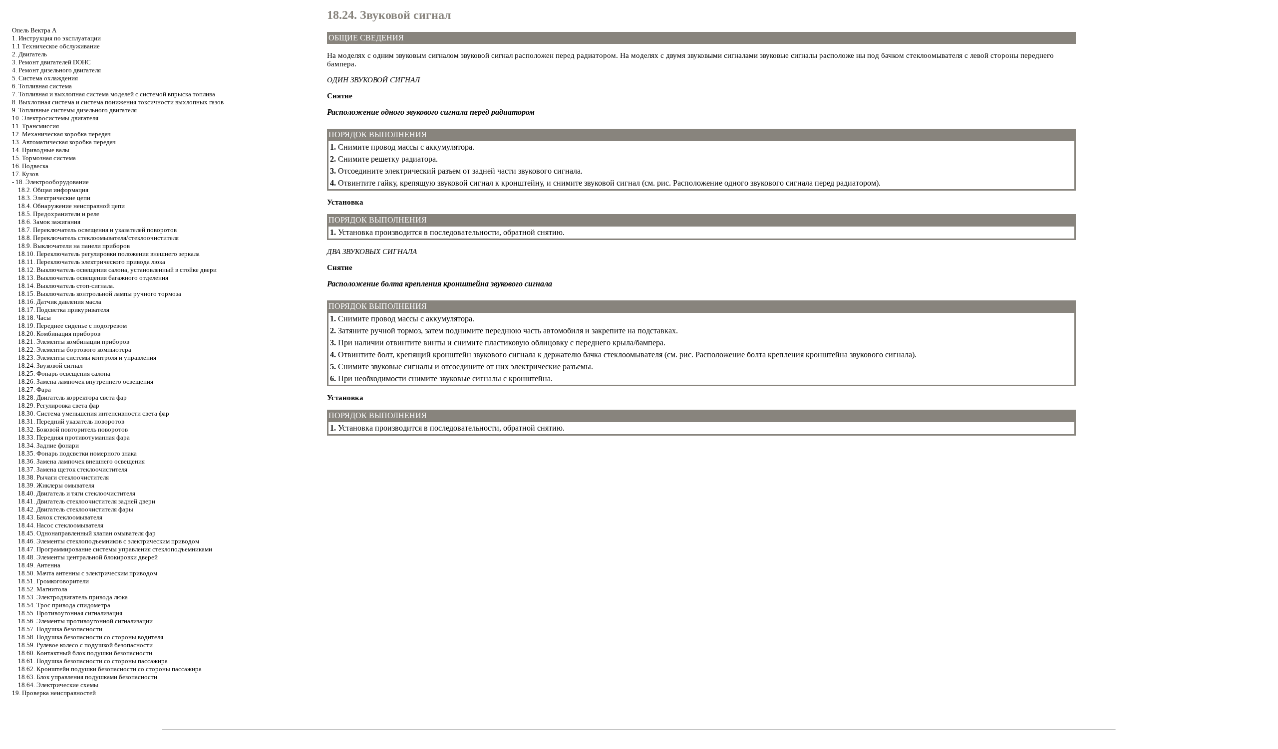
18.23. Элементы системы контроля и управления (87, 357)
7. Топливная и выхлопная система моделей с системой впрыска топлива (113, 94)
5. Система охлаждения (45, 78)
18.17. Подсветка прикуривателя (63, 309)
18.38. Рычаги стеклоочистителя (63, 477)
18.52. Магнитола (42, 589)
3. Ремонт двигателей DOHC (51, 62)
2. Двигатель (29, 54)
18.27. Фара (34, 389)
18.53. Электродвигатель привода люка (73, 597)
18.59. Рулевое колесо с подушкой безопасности (85, 645)
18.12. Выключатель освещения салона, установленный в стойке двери (117, 269)
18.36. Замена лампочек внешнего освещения (81, 461)
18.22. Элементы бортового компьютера (74, 349)
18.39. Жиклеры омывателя (56, 485)
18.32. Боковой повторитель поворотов (73, 429)
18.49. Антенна (39, 565)
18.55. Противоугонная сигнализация (70, 613)
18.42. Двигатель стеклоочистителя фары (75, 509)
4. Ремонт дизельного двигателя (56, 70)
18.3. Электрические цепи (54, 198)
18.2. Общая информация (53, 190)
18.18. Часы (34, 317)
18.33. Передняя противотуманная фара (74, 437)
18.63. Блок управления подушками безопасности (87, 677)
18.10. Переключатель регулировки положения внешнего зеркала (109, 253)
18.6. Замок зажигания (49, 222)
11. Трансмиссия (35, 126)
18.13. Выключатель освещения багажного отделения (93, 277)
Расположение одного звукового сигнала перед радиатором (774, 183)
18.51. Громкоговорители (53, 581)
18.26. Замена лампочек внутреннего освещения (85, 381)
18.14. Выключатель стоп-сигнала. (66, 285)
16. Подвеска (30, 166)
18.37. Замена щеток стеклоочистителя (72, 469)
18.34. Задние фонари (48, 445)
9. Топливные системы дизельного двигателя (74, 110)
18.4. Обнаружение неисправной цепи (71, 206)
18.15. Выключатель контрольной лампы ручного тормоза (99, 293)
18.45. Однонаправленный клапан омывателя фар (87, 533)
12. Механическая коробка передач (61, 134)
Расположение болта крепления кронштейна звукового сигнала (803, 354)
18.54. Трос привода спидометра (64, 605)
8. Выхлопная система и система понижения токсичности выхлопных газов (118, 102)
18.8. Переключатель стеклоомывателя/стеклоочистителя (98, 238)
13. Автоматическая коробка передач (64, 142)
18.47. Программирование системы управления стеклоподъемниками (115, 549)
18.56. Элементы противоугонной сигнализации (85, 621)
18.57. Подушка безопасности (60, 629)
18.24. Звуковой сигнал (50, 365)
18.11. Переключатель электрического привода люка (91, 261)
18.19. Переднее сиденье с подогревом (72, 325)
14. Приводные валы (40, 150)
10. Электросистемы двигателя (55, 118)
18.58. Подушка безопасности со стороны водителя (90, 637)
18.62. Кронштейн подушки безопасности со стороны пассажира (110, 669)
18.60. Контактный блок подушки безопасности (85, 653)
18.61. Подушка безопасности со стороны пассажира (93, 661)
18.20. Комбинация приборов (59, 333)
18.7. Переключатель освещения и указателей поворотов (97, 230)
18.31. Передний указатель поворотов (71, 421)
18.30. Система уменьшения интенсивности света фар (93, 413)
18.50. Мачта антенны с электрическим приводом (87, 573)
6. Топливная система (42, 86)
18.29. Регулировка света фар (58, 405)
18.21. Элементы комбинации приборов (73, 341)
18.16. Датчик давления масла (59, 301)
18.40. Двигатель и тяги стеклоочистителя (76, 493)
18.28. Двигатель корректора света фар (72, 397)
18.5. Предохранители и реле (58, 214)
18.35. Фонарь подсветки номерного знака (77, 453)
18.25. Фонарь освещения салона (64, 373)
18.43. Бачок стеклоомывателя (60, 517)
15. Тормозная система (44, 158)
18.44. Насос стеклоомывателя (60, 525)
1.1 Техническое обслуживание (56, 46)
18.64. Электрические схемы (58, 685)
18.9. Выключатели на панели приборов (74, 246)
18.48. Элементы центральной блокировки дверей (88, 557)
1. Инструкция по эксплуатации (56, 38)
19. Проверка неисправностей (54, 693)
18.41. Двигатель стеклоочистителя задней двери (86, 501)
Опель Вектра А (34, 30)
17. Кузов (25, 174)
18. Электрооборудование (52, 182)
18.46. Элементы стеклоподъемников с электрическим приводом (108, 541)
